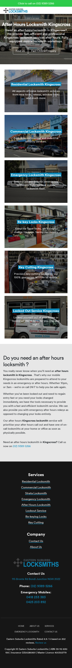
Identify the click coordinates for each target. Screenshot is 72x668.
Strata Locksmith (36, 493)
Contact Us (36, 541)
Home (21, 626)
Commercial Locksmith (36, 487)
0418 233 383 (36, 597)
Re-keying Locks (36, 516)
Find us (20, 51)
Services (49, 626)
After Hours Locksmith (36, 504)
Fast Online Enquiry (43, 51)
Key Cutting (36, 522)
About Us (36, 547)
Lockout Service (36, 510)
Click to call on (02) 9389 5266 (36, 3)
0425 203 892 (36, 602)
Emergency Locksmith (36, 499)
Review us (40, 642)
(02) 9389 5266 (22, 446)
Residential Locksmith (36, 481)
